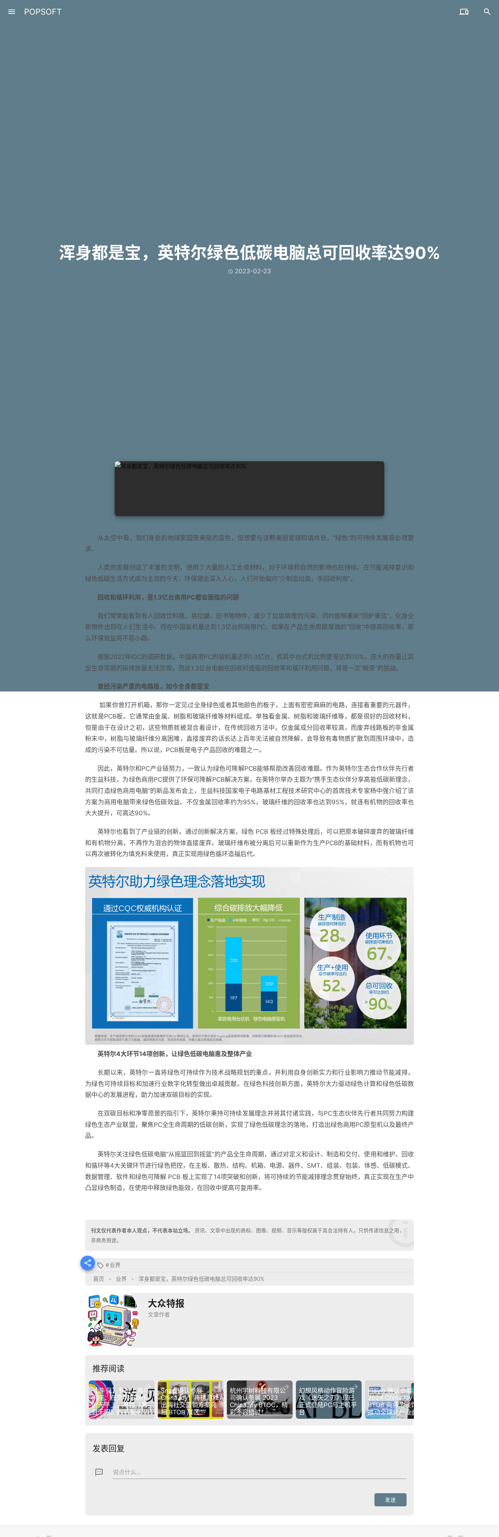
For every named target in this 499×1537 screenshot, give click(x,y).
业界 (115, 1264)
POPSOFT (43, 11)
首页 (98, 1278)
